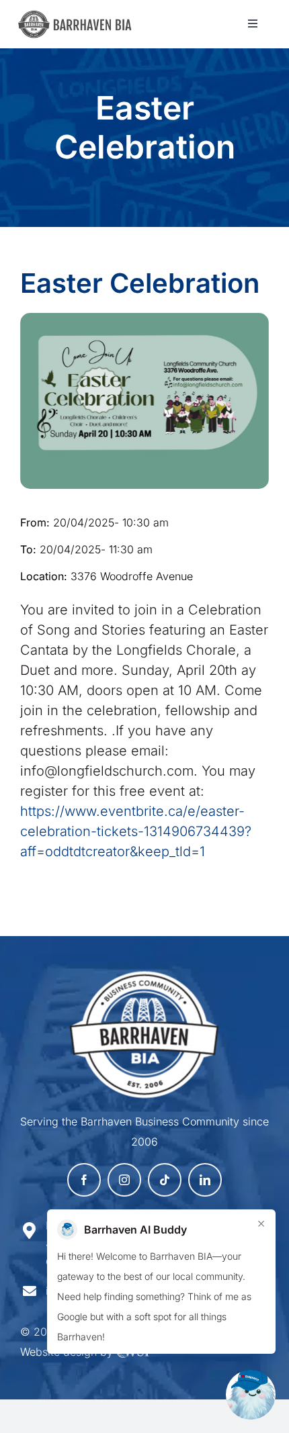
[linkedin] (205, 1180)
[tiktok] (164, 1180)
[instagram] (124, 1180)
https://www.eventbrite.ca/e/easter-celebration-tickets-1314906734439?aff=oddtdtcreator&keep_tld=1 (135, 831)
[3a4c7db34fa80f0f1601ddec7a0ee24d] (79, 17)
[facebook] (84, 1180)
